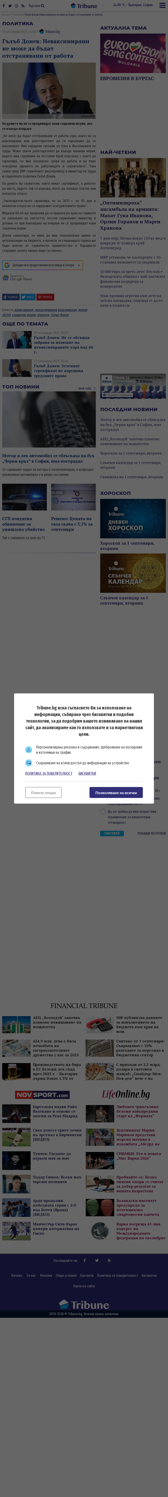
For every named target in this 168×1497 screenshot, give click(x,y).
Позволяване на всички (116, 793)
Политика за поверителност (48, 773)
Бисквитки (87, 773)
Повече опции (43, 793)
